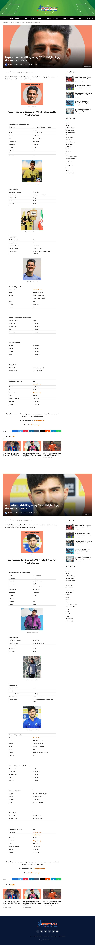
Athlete (17, 18)
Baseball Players (70, 130)
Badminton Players (70, 127)
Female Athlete (69, 139)
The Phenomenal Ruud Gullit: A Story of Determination (52, 454)
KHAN (11, 64)
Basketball (49, 18)
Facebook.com (37, 835)
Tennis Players (69, 165)
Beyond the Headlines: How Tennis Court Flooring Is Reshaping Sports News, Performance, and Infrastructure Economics (82, 102)
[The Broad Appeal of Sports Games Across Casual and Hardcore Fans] (70, 87)
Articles (67, 125)
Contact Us (62, 936)
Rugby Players (69, 161)
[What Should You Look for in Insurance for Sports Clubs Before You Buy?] (70, 79)
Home (11, 18)
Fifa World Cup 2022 (70, 142)
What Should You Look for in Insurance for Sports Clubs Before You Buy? (83, 78)
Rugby (57, 18)
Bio (66, 135)
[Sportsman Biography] (47, 8)
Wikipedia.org (37, 393)
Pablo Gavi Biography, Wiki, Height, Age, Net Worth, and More (11, 455)
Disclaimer (54, 936)
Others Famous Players (71, 156)
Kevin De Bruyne (37, 289)
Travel (67, 168)
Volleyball (40, 18)
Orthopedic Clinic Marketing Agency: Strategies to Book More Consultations (83, 110)
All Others (68, 123)
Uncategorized (69, 170)
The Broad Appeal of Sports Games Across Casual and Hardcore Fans (83, 86)
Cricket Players (69, 137)
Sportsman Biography (7, 22)
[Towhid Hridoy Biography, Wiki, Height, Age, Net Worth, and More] (32, 446)
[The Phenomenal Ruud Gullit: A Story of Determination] (52, 446)
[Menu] (3, 18)
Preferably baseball (70, 158)
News (80, 18)
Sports (67, 163)
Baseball (72, 18)
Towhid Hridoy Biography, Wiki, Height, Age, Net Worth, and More (32, 455)
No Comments (29, 64)
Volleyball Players (70, 172)
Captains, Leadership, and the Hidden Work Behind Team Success (83, 94)
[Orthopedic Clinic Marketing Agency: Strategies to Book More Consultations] (70, 111)
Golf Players (69, 146)
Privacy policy (38, 936)
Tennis (64, 18)
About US (46, 936)
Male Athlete (69, 151)
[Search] (92, 18)
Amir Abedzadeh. (39, 420)
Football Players (69, 144)
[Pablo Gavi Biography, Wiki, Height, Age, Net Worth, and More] (12, 446)
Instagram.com (37, 384)
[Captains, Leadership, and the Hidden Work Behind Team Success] (70, 95)
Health (67, 149)
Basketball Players (70, 132)
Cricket (32, 18)
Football (25, 18)
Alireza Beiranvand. (39, 868)
